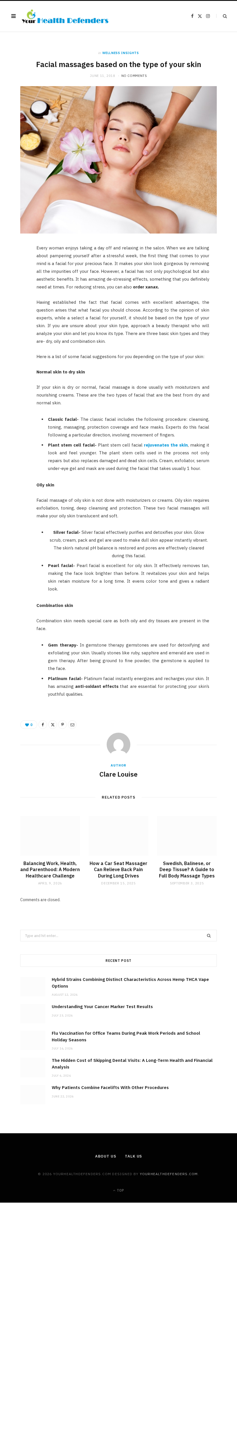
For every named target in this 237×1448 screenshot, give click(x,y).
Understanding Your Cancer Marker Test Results (102, 1006)
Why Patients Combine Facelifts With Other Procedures (110, 1087)
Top (120, 1190)
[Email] (17, 311)
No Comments (134, 76)
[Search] (221, 16)
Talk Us (133, 1156)
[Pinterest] (17, 296)
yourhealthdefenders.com (169, 1174)
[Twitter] (17, 282)
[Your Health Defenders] (65, 16)
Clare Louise (118, 774)
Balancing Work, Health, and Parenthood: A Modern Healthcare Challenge (50, 869)
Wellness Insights (120, 53)
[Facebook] (17, 267)
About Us (105, 1156)
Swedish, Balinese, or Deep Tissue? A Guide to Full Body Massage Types (187, 869)
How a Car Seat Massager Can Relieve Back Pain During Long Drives (118, 869)
